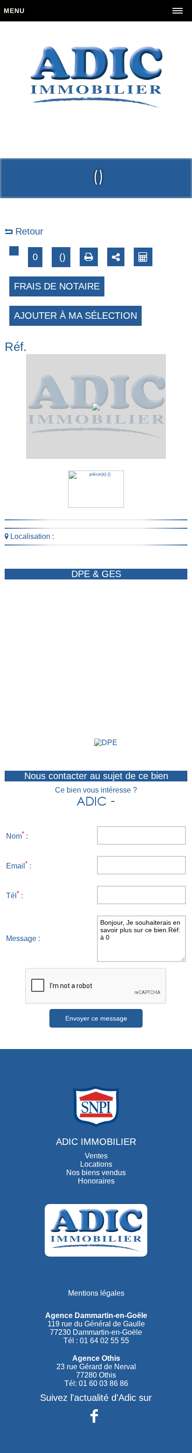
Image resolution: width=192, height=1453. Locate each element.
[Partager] (115, 257)
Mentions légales (96, 1293)
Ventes (96, 1156)
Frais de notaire (57, 286)
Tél (11, 896)
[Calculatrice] (143, 257)
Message (21, 938)
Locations (96, 1164)
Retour (28, 231)
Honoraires (96, 1181)
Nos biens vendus (96, 1173)
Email (15, 866)
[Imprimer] (89, 257)
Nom (14, 836)
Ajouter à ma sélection (75, 315)
